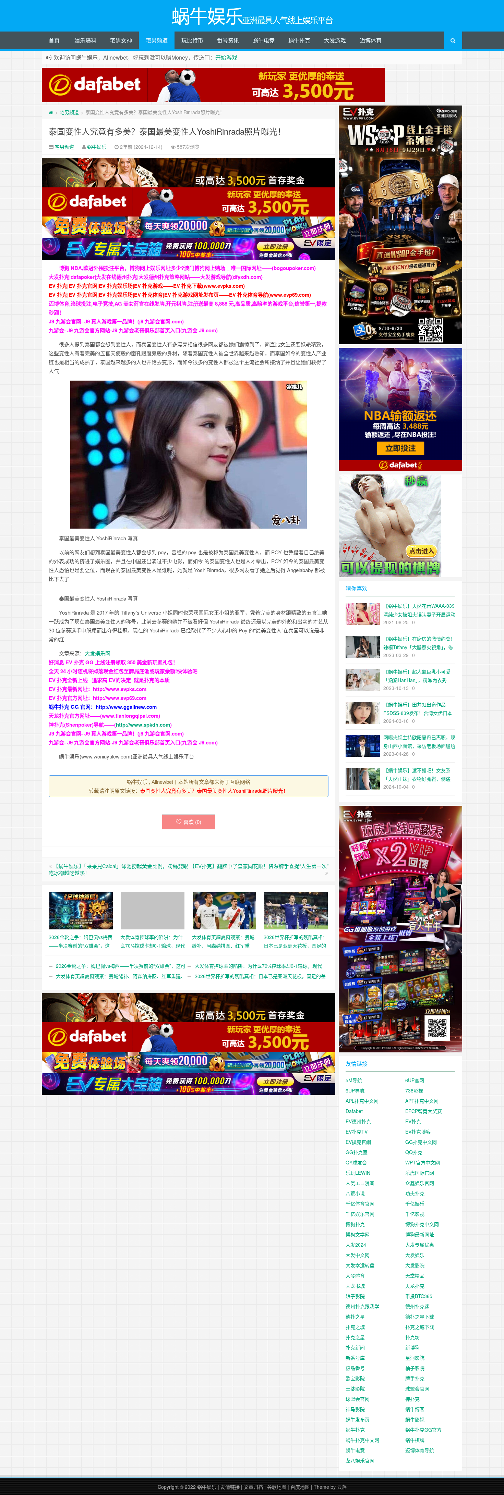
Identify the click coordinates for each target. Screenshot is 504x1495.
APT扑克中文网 (422, 1100)
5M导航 (354, 1080)
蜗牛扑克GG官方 (423, 1429)
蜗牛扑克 (299, 40)
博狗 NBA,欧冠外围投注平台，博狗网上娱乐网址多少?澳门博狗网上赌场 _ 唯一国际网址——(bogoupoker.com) (187, 268)
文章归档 (253, 1486)
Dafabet (354, 1111)
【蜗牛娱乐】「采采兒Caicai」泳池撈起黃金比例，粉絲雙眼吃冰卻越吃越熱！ (118, 869)
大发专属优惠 (419, 1244)
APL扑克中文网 (362, 1100)
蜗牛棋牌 (414, 1439)
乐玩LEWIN (358, 1172)
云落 (342, 1486)
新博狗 (412, 1347)
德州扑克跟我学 (362, 1306)
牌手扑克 (414, 1378)
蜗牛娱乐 (96, 146)
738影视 (414, 1090)
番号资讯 (228, 40)
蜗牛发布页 (358, 1419)
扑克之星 (355, 1337)
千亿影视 (414, 1213)
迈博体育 (371, 40)
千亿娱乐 (414, 1203)
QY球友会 (356, 1162)
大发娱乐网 (97, 653)
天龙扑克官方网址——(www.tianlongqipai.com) (104, 715)
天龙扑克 (414, 1285)
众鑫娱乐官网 (419, 1182)
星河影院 (414, 1357)
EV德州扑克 (358, 1121)
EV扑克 (413, 1121)
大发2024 (356, 1244)
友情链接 (230, 1486)
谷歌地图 (276, 1486)
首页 (54, 40)
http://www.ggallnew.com (126, 707)
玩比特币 (192, 40)
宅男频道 (157, 40)
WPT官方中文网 (422, 1162)
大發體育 (355, 1275)
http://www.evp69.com (119, 698)
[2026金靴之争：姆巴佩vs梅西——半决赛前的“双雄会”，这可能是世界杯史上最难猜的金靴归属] (81, 909)
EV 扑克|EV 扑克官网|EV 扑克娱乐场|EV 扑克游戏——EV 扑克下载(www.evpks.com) (147, 285)
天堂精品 (414, 1275)
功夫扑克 (414, 1193)
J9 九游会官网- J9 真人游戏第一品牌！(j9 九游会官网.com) (116, 321)
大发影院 (414, 1265)
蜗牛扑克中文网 (362, 1439)
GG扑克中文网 (421, 1141)
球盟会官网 (417, 1388)
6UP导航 (355, 1090)
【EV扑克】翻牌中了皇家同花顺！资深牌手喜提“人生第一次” (259, 865)
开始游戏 (226, 57)
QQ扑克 (413, 1152)
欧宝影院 (355, 1378)
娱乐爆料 (85, 40)
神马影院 (355, 1409)
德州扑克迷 (417, 1306)
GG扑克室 (357, 1152)
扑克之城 (355, 1326)
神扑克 (412, 1398)
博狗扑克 (355, 1224)
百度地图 (300, 1486)
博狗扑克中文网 (422, 1224)
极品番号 (355, 1367)
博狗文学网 (358, 1234)
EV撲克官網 (358, 1141)
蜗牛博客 (414, 1409)
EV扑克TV (357, 1131)
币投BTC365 (418, 1296)
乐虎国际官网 (419, 1172)
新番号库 (355, 1357)
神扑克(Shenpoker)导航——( (82, 724)
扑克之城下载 (419, 1326)
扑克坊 (412, 1337)
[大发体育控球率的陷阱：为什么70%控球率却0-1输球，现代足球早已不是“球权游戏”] (152, 909)
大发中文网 (358, 1254)
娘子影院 (355, 1296)
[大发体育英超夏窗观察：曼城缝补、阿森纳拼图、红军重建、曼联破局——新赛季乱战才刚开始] (224, 909)
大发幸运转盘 (360, 1265)
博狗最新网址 (419, 1234)
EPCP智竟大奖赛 (423, 1111)
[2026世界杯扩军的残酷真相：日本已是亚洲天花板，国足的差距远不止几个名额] (296, 909)
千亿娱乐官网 (360, 1213)
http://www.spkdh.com (143, 724)
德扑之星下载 (419, 1316)
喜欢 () (192, 821)
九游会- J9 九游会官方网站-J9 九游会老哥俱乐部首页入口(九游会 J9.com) (133, 330)
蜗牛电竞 (264, 40)
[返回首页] (51, 112)
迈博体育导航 (419, 1450)
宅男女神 (121, 40)
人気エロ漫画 (360, 1182)
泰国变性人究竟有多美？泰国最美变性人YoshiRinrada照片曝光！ (167, 131)
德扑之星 (355, 1316)
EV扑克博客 (418, 1131)
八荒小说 (355, 1193)
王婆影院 (355, 1388)
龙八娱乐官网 (360, 1460)
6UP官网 (414, 1080)
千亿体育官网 (360, 1203)
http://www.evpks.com (119, 689)
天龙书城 (355, 1285)
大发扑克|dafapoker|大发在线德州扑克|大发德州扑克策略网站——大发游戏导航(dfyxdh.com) (156, 277)
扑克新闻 (355, 1347)
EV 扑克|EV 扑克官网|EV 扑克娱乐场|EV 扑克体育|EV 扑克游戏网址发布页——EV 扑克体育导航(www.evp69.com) (180, 294)
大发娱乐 (414, 1254)
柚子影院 (414, 1367)
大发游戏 (335, 40)
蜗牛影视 (414, 1419)
